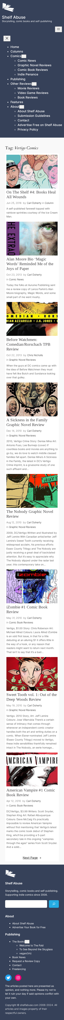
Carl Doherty (34, 202)
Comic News (16, 279)
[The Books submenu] (27, 942)
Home (14, 47)
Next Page (32, 857)
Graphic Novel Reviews (22, 359)
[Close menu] (6, 38)
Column (49, 202)
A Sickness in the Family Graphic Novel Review (27, 422)
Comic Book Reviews (21, 622)
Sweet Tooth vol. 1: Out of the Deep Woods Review (31, 697)
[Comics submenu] (23, 56)
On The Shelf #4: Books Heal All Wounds (31, 194)
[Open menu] (58, 29)
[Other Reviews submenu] (34, 84)
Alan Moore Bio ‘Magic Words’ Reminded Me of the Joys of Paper (29, 264)
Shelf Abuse (14, 17)
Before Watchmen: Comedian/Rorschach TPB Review (28, 344)
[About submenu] (21, 107)
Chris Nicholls (35, 355)
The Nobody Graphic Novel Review (29, 514)
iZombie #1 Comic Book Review (27, 609)
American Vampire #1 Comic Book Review (30, 792)
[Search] (54, 904)
